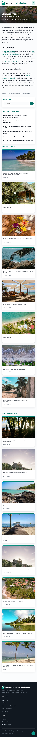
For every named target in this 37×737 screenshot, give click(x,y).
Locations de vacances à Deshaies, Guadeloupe (18, 140)
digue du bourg (9, 52)
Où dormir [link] (5, 711)
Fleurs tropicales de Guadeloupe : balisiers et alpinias (17, 127)
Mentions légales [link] (7, 725)
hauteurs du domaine (11, 61)
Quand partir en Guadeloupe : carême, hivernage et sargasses (15, 116)
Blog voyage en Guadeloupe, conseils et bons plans (17, 132)
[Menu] (33, 3)
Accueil (4, 93)
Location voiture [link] (7, 709)
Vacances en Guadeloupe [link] (9, 706)
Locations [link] (5, 700)
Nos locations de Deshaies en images (19, 93)
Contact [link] (4, 719)
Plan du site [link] (5, 722)
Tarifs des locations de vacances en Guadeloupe (14, 121)
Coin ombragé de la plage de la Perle (14, 137)
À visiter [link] (4, 703)
